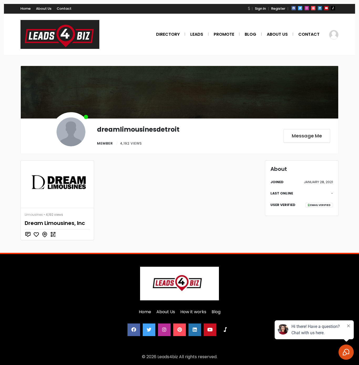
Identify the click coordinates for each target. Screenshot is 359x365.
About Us (44, 8)
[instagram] (307, 8)
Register (278, 8)
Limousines (34, 214)
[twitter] (300, 8)
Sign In (260, 8)
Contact (64, 8)
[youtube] (326, 8)
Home (25, 8)
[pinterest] (313, 8)
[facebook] (293, 8)
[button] (249, 8)
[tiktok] (333, 8)
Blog (216, 312)
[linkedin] (320, 8)
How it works (193, 312)
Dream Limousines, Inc (55, 223)
